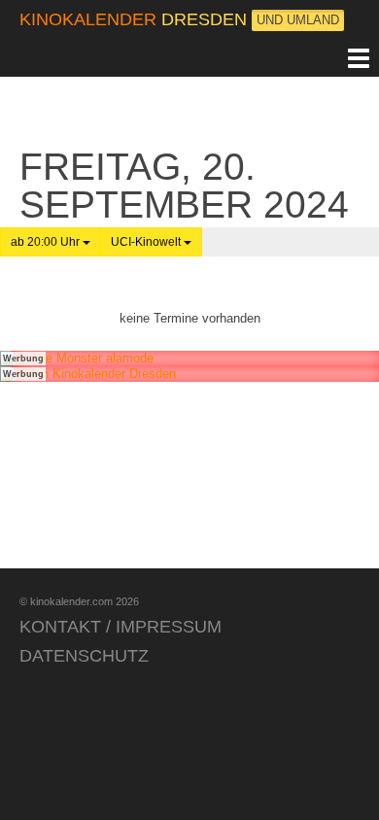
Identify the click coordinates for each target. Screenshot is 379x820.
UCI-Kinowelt (147, 242)
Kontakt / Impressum (120, 626)
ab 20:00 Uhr (47, 242)
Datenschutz (84, 656)
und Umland (298, 20)
